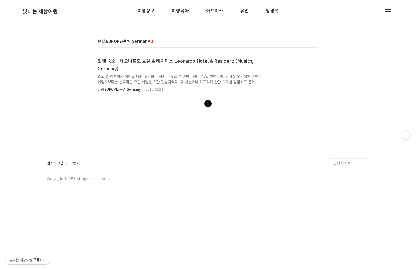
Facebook (342, 126)
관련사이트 (341, 163)
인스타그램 (55, 163)
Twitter (340, 135)
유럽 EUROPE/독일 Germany (119, 89)
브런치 (75, 163)
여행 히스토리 (344, 153)
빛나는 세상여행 (40, 11)
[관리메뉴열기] (406, 135)
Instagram (342, 144)
